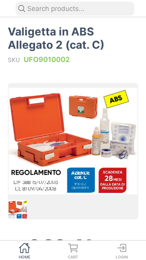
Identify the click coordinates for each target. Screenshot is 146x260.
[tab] (24, 250)
